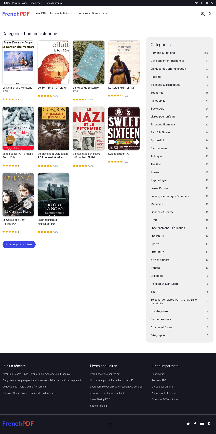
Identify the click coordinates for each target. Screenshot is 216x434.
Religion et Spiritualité (180, 284)
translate (203, 13)
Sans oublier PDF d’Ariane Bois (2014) (18, 156)
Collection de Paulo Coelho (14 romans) (25, 387)
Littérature (180, 252)
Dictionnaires (180, 148)
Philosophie (180, 101)
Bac (180, 292)
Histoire (180, 77)
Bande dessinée (180, 319)
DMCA (6, 3)
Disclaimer (36, 3)
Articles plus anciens (19, 244)
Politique (180, 157)
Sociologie (180, 109)
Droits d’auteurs (53, 3)
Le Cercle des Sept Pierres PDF (14, 222)
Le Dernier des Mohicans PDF (17, 90)
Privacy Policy (19, 3)
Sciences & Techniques (180, 85)
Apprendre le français (164, 393)
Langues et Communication (180, 69)
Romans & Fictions (61, 14)
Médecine (180, 204)
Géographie (180, 335)
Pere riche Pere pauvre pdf (105, 374)
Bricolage (180, 276)
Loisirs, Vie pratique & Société (180, 196)
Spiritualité (180, 141)
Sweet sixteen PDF (119, 154)
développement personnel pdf (107, 393)
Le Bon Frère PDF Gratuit (52, 88)
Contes (180, 268)
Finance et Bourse (180, 212)
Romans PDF (159, 380)
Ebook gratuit (159, 374)
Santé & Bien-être (180, 133)
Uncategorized (180, 311)
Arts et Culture (180, 260)
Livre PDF (40, 13)
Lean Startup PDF (100, 399)
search (210, 13)
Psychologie (180, 180)
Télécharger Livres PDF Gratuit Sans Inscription (180, 302)
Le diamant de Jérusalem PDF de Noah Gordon (53, 156)
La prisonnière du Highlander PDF (48, 222)
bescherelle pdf (99, 406)
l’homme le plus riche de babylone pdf (111, 380)
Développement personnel (180, 61)
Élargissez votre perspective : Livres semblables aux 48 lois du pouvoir (42, 380)
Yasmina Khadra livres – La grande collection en (29, 393)
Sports (180, 244)
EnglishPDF (180, 236)
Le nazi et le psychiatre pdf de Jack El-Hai (86, 156)
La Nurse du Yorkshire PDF (86, 90)
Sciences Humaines (180, 125)
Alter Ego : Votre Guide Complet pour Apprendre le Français (36, 374)
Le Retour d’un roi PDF (121, 88)
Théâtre (180, 165)
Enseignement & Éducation (180, 228)
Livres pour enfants (180, 117)
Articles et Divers (89, 13)
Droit (180, 220)
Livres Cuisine (180, 188)
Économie (180, 93)
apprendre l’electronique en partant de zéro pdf (116, 387)
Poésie (180, 172)
